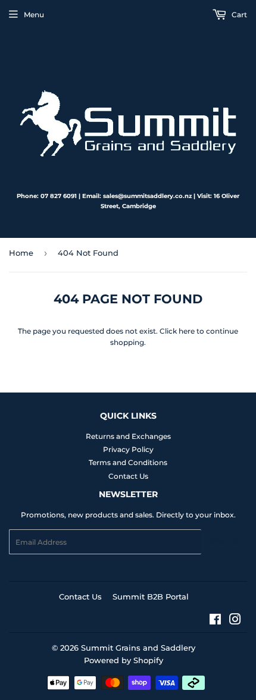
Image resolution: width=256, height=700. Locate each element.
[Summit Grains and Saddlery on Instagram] (235, 621)
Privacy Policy (128, 449)
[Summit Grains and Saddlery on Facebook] (215, 621)
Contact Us (128, 476)
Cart (238, 14)
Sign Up (224, 542)
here (187, 331)
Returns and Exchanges (128, 436)
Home (21, 253)
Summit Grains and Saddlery (138, 647)
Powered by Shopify (123, 660)
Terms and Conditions (128, 462)
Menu (34, 14)
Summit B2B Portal (151, 596)
